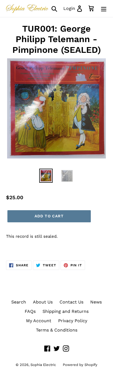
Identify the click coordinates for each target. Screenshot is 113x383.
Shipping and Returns (66, 311)
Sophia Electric (43, 365)
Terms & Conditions (56, 330)
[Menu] (104, 8)
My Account (38, 320)
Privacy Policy (72, 320)
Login (74, 8)
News (96, 302)
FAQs (30, 311)
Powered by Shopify (80, 365)
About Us (43, 302)
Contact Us (71, 302)
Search (18, 302)
